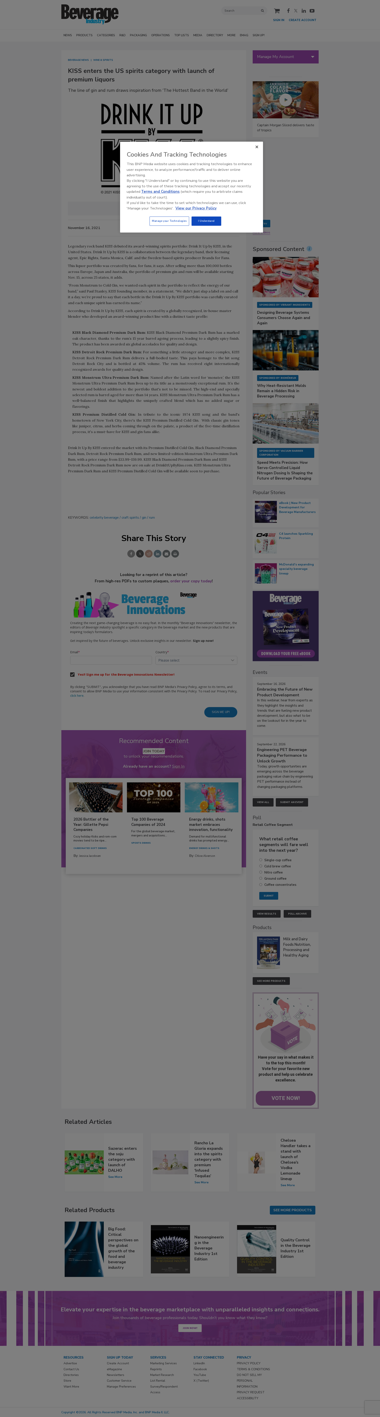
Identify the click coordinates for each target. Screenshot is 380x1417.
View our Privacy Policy (196, 208)
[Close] (257, 147)
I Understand (206, 221)
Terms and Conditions (160, 191)
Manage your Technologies (169, 221)
